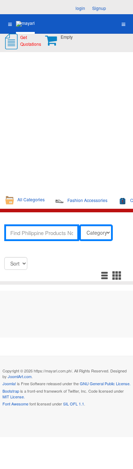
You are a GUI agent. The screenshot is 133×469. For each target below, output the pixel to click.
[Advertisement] (66, 122)
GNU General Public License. (105, 383)
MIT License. (13, 396)
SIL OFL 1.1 (73, 404)
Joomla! (9, 383)
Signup (99, 8)
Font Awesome (15, 404)
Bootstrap (10, 391)
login (80, 8)
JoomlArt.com (20, 376)
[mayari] (25, 24)
